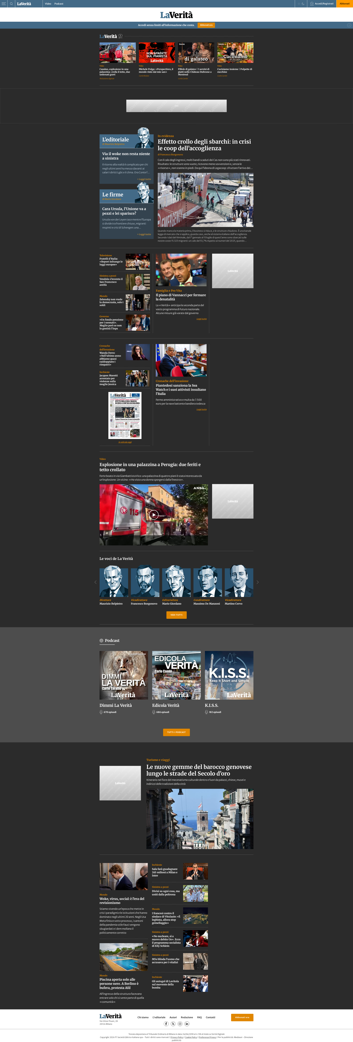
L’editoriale (159, 1017)
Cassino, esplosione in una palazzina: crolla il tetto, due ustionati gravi (115, 72)
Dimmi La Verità (116, 705)
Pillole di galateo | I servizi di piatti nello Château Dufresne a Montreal (195, 72)
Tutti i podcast (176, 732)
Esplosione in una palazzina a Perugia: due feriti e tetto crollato (150, 467)
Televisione (106, 255)
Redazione (187, 1017)
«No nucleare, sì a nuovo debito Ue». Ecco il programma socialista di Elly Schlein (166, 941)
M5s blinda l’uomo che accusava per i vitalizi (165, 961)
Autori (173, 1017)
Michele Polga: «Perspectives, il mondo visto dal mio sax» (156, 70)
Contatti (210, 1017)
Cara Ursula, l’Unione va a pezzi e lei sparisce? (124, 211)
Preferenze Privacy (207, 1037)
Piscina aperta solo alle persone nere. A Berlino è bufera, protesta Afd (119, 983)
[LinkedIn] (186, 1024)
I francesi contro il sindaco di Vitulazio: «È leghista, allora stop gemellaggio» (166, 918)
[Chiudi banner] (349, 25)
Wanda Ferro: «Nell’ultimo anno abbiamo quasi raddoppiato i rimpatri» (110, 358)
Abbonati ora (206, 25)
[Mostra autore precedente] (95, 582)
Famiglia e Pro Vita (169, 290)
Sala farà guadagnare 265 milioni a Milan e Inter (164, 872)
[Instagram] (180, 1024)
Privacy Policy (177, 1037)
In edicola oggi (125, 442)
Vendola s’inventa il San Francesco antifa (111, 282)
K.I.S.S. (211, 705)
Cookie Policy (191, 1037)
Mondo (103, 296)
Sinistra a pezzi (108, 275)
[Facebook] (166, 1024)
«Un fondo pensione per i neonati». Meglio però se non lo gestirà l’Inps (111, 324)
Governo (104, 316)
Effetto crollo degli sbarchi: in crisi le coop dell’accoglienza (204, 145)
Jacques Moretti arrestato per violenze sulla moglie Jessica (109, 380)
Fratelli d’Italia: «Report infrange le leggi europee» (111, 261)
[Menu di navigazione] (4, 4)
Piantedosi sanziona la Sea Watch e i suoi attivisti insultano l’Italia (181, 389)
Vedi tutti (177, 615)
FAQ (199, 1017)
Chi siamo (143, 1017)
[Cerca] (11, 4)
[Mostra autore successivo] (257, 582)
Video (48, 3)
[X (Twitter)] (173, 1024)
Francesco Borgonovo (171, 154)
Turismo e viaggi (158, 760)
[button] (154, 515)
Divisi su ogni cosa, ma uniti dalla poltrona (166, 893)
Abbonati (345, 3)
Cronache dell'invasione (172, 381)
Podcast (58, 3)
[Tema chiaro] (299, 4)
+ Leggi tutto (144, 179)
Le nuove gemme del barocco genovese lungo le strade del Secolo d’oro (199, 770)
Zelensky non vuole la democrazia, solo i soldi (111, 302)
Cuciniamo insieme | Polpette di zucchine (234, 70)
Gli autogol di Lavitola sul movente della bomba (165, 984)
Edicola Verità (165, 705)
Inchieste (105, 372)
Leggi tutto (201, 318)
